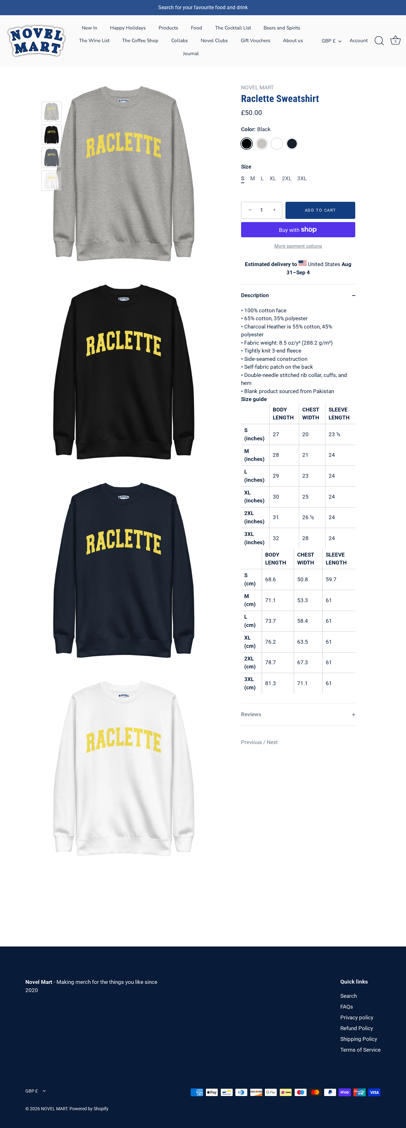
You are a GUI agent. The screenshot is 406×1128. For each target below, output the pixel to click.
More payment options (298, 246)
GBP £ (329, 41)
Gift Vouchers (255, 40)
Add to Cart (320, 210)
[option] (51, 112)
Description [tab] (255, 295)
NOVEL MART (257, 87)
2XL (286, 178)
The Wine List (94, 40)
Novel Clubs (214, 40)
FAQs (346, 1007)
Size (246, 166)
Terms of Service (360, 1050)
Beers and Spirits (282, 28)
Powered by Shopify (88, 1109)
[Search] (379, 41)
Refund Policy (356, 1028)
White (276, 143)
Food (196, 28)
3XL (302, 178)
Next (272, 742)
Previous (252, 742)
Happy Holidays (128, 28)
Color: (256, 129)
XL (273, 178)
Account (359, 40)
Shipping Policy (358, 1039)
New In (89, 28)
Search (348, 996)
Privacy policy (356, 1017)
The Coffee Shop (140, 40)
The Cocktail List (233, 28)
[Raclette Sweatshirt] (52, 112)
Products (168, 28)
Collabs (179, 40)
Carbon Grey (261, 143)
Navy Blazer (292, 143)
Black (246, 143)
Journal (191, 53)
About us (293, 40)
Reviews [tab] (251, 714)
